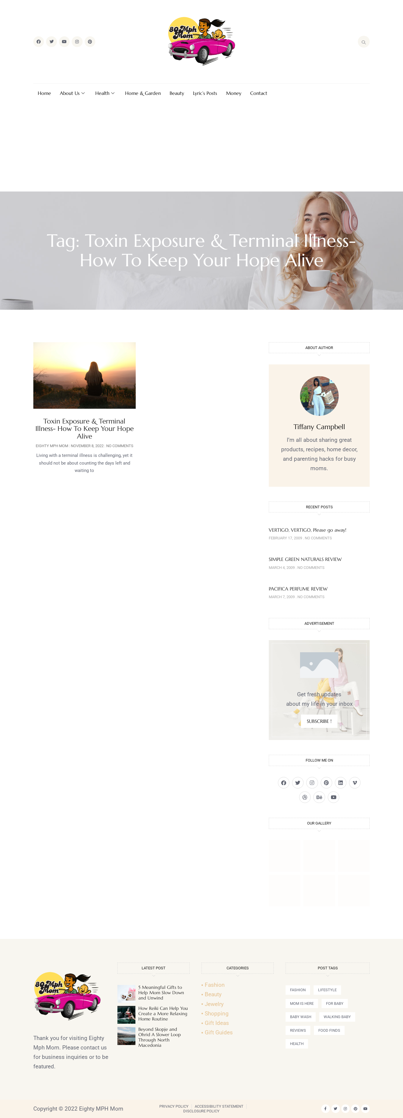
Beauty (177, 93)
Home (44, 93)
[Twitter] (51, 41)
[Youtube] (64, 41)
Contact (258, 93)
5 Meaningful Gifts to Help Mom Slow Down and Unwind (161, 992)
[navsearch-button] (364, 42)
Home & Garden (143, 93)
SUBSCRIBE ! (319, 721)
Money (233, 93)
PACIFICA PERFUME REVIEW (298, 589)
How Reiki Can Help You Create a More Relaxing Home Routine (163, 1013)
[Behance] (319, 797)
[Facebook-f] (325, 1108)
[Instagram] (77, 41)
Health (102, 93)
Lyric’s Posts (205, 93)
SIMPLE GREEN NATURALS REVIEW (305, 559)
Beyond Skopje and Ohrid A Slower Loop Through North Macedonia (159, 1037)
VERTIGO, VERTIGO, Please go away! (307, 530)
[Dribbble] (305, 797)
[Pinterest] (90, 41)
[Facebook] (38, 41)
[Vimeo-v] (355, 782)
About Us (70, 93)
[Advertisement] (201, 147)
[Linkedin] (340, 782)
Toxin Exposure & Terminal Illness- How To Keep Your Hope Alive (84, 428)
